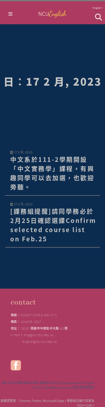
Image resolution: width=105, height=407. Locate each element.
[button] (98, 17)
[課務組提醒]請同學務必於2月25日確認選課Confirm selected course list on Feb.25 (53, 225)
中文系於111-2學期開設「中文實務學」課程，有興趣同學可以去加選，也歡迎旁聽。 (52, 173)
